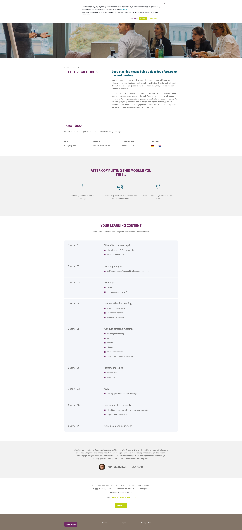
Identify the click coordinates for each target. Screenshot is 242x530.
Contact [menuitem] (104, 523)
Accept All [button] (142, 18)
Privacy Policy (123, 9)
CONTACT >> (121, 505)
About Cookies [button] (134, 18)
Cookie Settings (71, 524)
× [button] (164, 3)
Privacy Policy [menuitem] (146, 523)
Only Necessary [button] (153, 18)
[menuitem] (110, 520)
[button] (237, 525)
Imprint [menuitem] (124, 523)
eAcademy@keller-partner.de (124, 497)
